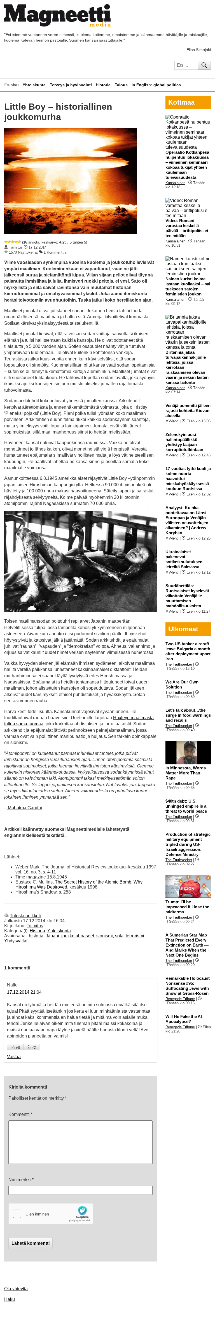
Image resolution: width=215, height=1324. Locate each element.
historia (36, 935)
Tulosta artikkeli (25, 915)
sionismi (104, 935)
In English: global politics (156, 85)
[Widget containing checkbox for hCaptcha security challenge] (50, 1213)
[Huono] (6, 242)
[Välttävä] (9, 242)
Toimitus (16, 247)
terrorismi (135, 935)
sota (119, 935)
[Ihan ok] (12, 242)
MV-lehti (172, 421)
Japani (52, 935)
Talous (121, 85)
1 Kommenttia (55, 252)
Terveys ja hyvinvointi (71, 85)
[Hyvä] (16, 242)
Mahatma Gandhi (24, 807)
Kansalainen (175, 183)
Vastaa (14, 1056)
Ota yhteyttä (16, 1288)
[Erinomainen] (19, 242)
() (18, 1047)
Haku (9, 1299)
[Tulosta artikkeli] (6, 915)
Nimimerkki (21, 1179)
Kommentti (20, 1114)
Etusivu (11, 85)
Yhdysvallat (15, 940)
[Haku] (204, 65)
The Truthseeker (178, 664)
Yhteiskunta (34, 85)
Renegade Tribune (180, 999)
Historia (103, 85)
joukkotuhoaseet (77, 935)
